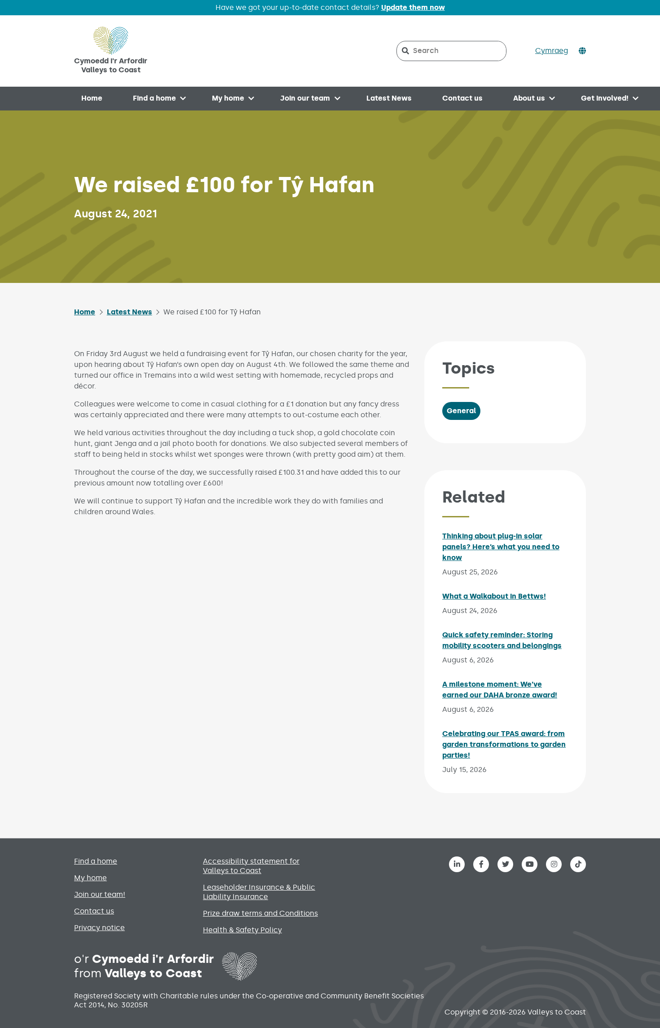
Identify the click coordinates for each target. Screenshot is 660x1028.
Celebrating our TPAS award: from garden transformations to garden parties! (504, 744)
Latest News (389, 98)
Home (91, 98)
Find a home (154, 98)
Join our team (305, 98)
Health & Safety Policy (242, 930)
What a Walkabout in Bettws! (494, 596)
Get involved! (605, 98)
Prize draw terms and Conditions (260, 913)
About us (529, 98)
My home (228, 98)
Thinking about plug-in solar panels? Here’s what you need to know (500, 547)
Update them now (413, 7)
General (461, 410)
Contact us (462, 98)
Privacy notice (99, 927)
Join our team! (99, 894)
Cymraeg (551, 50)
